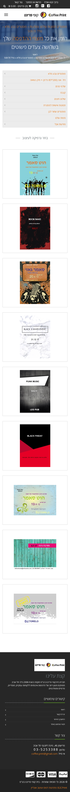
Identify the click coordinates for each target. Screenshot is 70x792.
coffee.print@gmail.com (44, 753)
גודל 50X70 (35, 31)
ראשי (35, 54)
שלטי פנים (61, 86)
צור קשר (18, 2)
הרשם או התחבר (33, 2)
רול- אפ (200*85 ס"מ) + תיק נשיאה (48, 80)
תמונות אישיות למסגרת (54, 105)
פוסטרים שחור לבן (57, 111)
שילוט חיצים (60, 99)
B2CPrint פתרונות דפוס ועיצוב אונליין (49, 787)
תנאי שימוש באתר (58, 724)
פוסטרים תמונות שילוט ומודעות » (47, 27)
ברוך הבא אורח (51, 2)
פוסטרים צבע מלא (57, 73)
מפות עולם (60, 117)
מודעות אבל (60, 124)
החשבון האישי (59, 719)
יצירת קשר (61, 714)
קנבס (63, 92)
